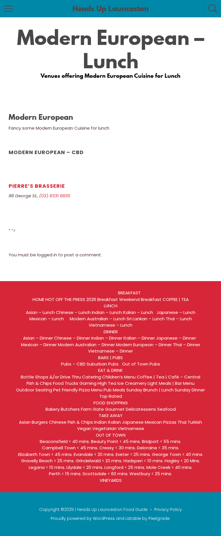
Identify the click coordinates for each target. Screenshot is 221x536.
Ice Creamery (131, 383)
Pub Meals (114, 390)
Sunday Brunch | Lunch (150, 390)
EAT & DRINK (110, 370)
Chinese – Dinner (72, 338)
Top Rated (110, 396)
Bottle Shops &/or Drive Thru (51, 377)
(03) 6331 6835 (54, 196)
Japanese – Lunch (176, 312)
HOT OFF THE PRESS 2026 (70, 299)
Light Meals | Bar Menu (171, 383)
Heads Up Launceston (111, 8)
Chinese (57, 422)
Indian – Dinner (106, 338)
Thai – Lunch (179, 319)
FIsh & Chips (39, 383)
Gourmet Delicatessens (130, 409)
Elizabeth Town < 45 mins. (45, 454)
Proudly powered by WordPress (83, 518)
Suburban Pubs (104, 364)
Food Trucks (65, 383)
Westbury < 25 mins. (150, 474)
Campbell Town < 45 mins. (70, 448)
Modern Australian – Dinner (86, 345)
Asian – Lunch (40, 312)
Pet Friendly (65, 390)
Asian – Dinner (38, 338)
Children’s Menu (119, 377)
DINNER (111, 332)
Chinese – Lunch (73, 312)
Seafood (166, 409)
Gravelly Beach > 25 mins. (48, 461)
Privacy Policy (168, 509)
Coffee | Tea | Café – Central (168, 377)
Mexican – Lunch (48, 319)
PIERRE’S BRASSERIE (37, 186)
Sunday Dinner (190, 390)
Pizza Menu (90, 390)
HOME (38, 299)
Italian (114, 422)
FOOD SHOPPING (111, 403)
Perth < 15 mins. (65, 474)
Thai (182, 422)
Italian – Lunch (139, 312)
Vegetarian (104, 428)
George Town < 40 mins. (177, 454)
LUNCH (110, 306)
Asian (25, 422)
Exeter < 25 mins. (133, 454)
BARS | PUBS (110, 358)
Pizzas (169, 422)
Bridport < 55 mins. (161, 441)
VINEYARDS (111, 480)
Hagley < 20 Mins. (182, 461)
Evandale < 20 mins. (94, 454)
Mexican (153, 422)
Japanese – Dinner (177, 338)
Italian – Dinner (139, 338)
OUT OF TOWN (110, 435)
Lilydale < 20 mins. (84, 467)
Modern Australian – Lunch (97, 319)
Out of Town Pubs (141, 364)
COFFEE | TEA (176, 299)
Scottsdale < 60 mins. (105, 474)
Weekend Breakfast (140, 299)
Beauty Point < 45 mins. (116, 441)
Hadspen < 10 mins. (143, 461)
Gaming (87, 383)
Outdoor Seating (34, 390)
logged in (47, 255)
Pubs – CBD (73, 364)
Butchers (70, 409)
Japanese (133, 422)
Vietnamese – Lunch (110, 325)
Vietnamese (131, 428)
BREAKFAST (129, 293)
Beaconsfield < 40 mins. (65, 441)
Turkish (195, 422)
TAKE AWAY (111, 415)
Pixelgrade (158, 518)
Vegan (84, 428)
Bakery (52, 409)
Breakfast (107, 299)
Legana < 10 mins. (47, 467)
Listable (133, 518)
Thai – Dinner (186, 345)
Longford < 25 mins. (124, 467)
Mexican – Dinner (39, 345)
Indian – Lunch (107, 312)
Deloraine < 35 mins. (158, 448)
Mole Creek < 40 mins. (169, 467)
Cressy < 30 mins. (117, 448)
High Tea (107, 383)
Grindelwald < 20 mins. (99, 461)
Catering (91, 377)
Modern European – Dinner (144, 345)
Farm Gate (92, 409)
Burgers (40, 422)
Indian (100, 422)
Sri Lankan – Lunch (146, 319)
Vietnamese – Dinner (110, 351)
